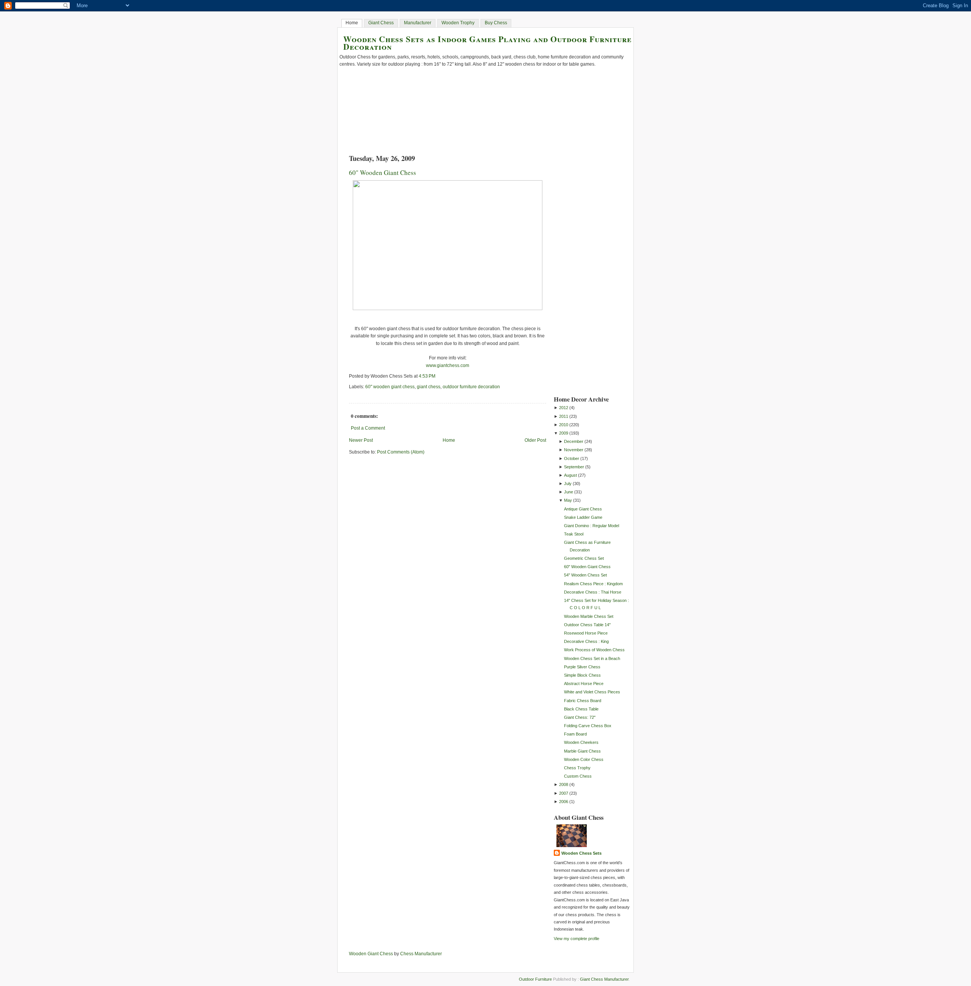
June (568, 492)
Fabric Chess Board (582, 700)
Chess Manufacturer (421, 953)
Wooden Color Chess (583, 759)
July (568, 483)
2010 (563, 424)
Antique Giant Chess (583, 509)
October (571, 458)
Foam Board (575, 734)
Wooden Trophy (458, 22)
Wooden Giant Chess (371, 953)
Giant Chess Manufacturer (604, 979)
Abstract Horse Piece (583, 683)
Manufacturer (417, 22)
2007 (563, 793)
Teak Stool (573, 534)
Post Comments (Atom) (400, 452)
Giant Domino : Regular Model (591, 525)
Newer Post (361, 440)
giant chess (428, 386)
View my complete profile (576, 938)
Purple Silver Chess (582, 667)
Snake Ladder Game (583, 517)
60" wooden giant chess (390, 386)
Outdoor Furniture (535, 979)
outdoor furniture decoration (471, 386)
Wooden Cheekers (581, 742)
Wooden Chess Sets (581, 853)
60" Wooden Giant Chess (382, 172)
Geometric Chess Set (584, 558)
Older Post (535, 440)
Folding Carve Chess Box (587, 725)
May (568, 500)
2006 (563, 801)
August (570, 475)
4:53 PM (427, 376)
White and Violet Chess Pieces (592, 692)
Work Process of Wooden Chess (594, 649)
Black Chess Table (581, 709)
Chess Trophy (577, 767)
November (573, 449)
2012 (563, 407)
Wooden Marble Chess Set (588, 616)
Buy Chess (496, 22)
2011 (563, 416)
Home (352, 22)
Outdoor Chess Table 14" (587, 624)
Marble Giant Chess (582, 751)
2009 (563, 433)
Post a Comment (368, 428)
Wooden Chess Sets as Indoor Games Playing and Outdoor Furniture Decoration (487, 42)
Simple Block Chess (582, 675)
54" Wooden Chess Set (585, 575)
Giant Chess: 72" (579, 717)
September (574, 467)
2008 (563, 784)
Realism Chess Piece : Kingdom (593, 583)
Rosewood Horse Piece (586, 633)
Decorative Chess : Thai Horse (592, 592)
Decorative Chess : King (586, 641)
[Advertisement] (584, 272)
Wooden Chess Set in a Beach (592, 658)
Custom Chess (578, 776)
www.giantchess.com (447, 365)
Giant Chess (381, 22)
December (573, 441)
